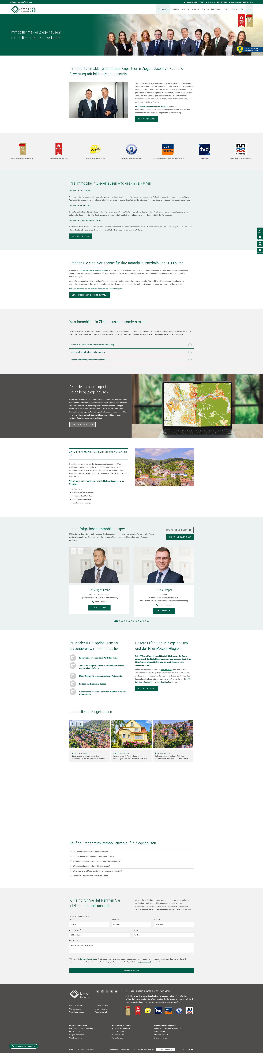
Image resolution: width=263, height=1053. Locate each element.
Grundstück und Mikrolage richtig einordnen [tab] (88, 352)
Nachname (158, 920)
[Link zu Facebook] (179, 1049)
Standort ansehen (75, 1038)
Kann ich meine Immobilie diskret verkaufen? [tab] (90, 876)
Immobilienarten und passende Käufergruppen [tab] (88, 360)
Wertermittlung (166, 670)
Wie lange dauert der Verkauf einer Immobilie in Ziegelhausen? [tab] (97, 861)
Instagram (102, 991)
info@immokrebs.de (144, 962)
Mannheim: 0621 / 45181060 (217, 2)
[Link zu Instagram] (182, 1049)
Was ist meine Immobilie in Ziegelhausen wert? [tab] (91, 852)
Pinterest (111, 991)
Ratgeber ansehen (101, 1009)
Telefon (135, 930)
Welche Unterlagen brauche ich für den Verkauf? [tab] (91, 866)
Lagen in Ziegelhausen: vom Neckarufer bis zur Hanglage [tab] (93, 345)
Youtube (116, 991)
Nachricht (73, 940)
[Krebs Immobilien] (23, 9)
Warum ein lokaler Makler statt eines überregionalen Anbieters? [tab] (97, 871)
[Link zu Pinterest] (189, 1049)
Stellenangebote (75, 1009)
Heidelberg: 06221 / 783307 (195, 2)
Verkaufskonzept (101, 1012)
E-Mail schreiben (99, 608)
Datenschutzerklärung (87, 959)
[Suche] (242, 9)
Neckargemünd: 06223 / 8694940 (242, 2)
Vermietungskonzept (76, 1012)
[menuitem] (163, 9)
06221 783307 (101, 602)
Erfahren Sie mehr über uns (178, 530)
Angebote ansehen (101, 1006)
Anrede (72, 920)
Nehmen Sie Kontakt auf (180, 537)
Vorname (115, 920)
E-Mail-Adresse (75, 930)
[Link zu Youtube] (192, 1049)
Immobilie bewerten (76, 1006)
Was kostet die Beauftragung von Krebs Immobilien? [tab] (93, 856)
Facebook (97, 991)
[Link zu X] (185, 1049)
